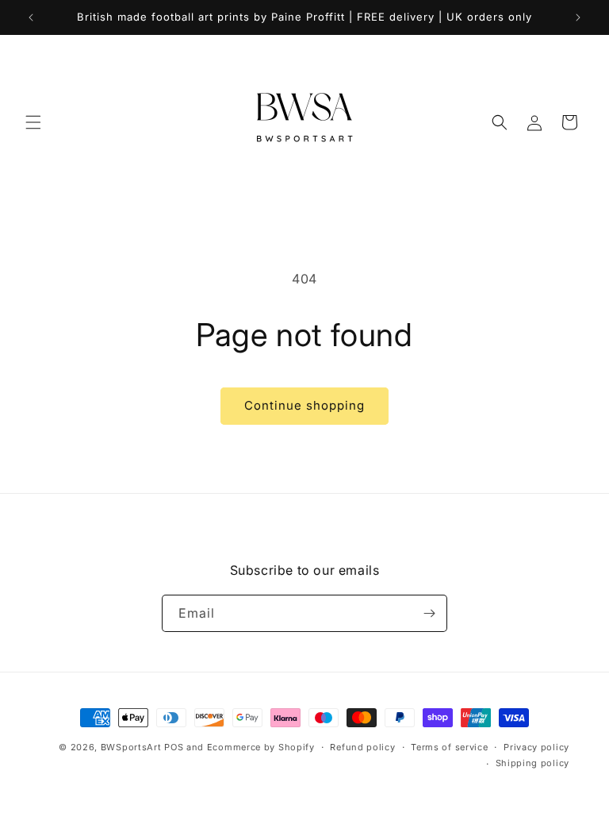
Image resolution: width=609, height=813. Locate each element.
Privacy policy (536, 747)
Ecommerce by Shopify (261, 747)
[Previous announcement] (30, 17)
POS (173, 747)
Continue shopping (304, 405)
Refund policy (362, 747)
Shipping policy (533, 763)
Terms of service (449, 747)
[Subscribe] (429, 613)
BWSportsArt (131, 747)
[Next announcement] (578, 17)
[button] (33, 122)
